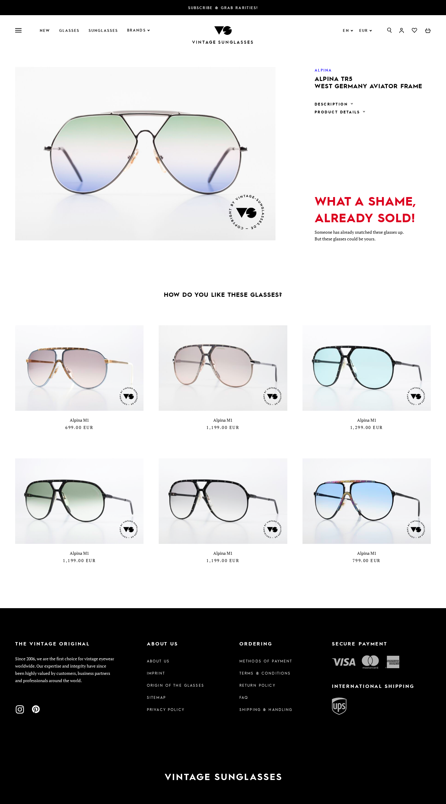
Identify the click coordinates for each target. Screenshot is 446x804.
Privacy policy (165, 709)
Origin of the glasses (175, 685)
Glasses (69, 30)
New (45, 30)
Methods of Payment (265, 660)
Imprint (156, 673)
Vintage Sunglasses (223, 42)
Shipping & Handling (266, 709)
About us (158, 660)
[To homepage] (223, 30)
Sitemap (156, 697)
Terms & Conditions (265, 673)
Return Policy (257, 685)
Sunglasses (103, 30)
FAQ (243, 697)
